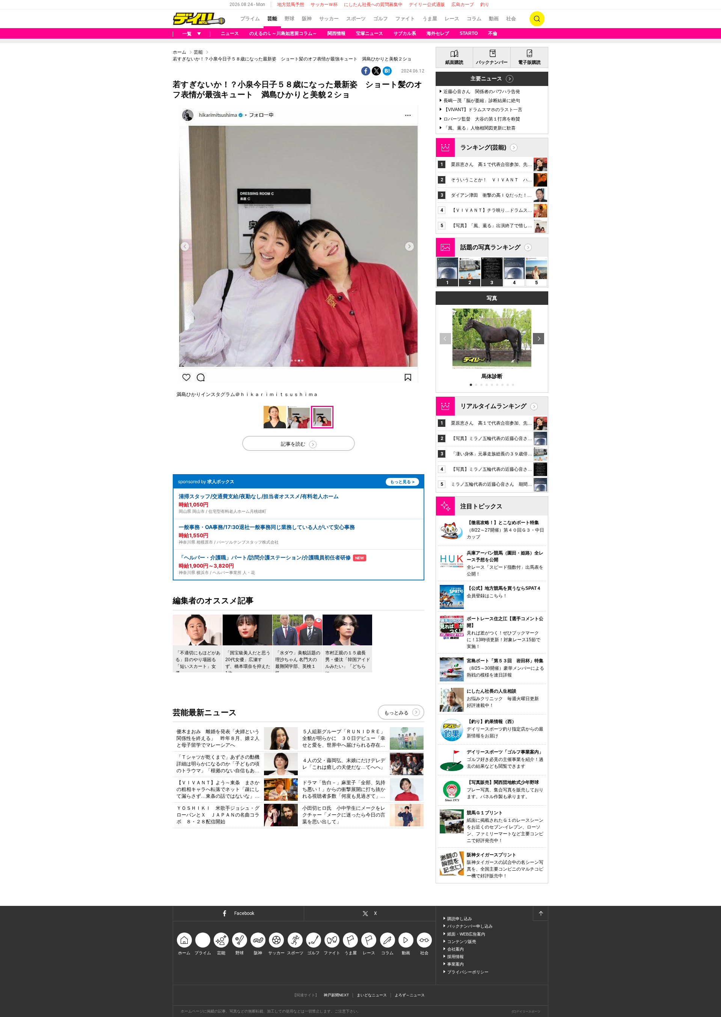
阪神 (307, 18)
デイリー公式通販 (427, 4)
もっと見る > (402, 481)
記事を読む (293, 444)
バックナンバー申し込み (470, 926)
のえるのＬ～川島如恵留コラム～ (283, 33)
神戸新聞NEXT (336, 995)
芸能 (272, 18)
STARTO (469, 33)
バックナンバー (492, 62)
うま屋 (429, 18)
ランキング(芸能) (483, 147)
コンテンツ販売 (461, 941)
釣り (484, 4)
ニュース (230, 33)
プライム (250, 18)
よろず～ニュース (410, 995)
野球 (289, 18)
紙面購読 (454, 62)
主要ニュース (486, 78)
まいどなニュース (372, 995)
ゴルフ (380, 18)
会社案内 (455, 949)
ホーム (179, 52)
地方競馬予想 (290, 4)
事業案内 (455, 964)
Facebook (244, 913)
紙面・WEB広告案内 (466, 934)
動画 (494, 18)
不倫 (492, 33)
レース (452, 18)
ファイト (405, 18)
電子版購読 (529, 62)
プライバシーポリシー (468, 972)
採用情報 (455, 956)
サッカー (329, 18)
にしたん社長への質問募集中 (373, 4)
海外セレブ (438, 33)
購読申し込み (459, 918)
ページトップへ (540, 913)
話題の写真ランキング (490, 247)
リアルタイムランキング (493, 406)
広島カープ (462, 4)
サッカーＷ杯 (324, 4)
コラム (474, 18)
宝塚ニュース (369, 33)
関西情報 (336, 33)
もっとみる (396, 713)
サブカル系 (405, 33)
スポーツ (356, 18)
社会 (511, 18)
